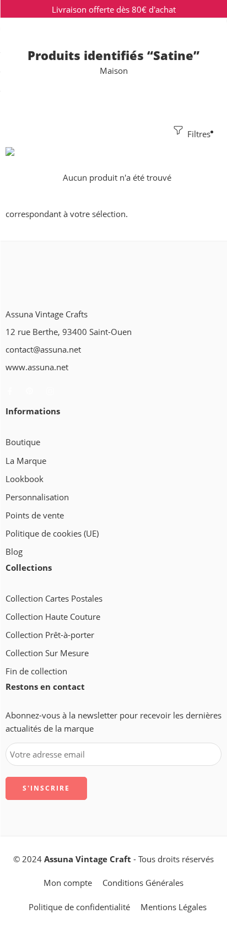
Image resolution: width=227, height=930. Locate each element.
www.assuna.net (37, 367)
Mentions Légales (173, 907)
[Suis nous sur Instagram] (50, 391)
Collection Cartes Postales (54, 598)
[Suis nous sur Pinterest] (29, 391)
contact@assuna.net (43, 349)
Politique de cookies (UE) (52, 533)
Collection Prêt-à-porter (50, 635)
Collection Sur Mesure (47, 653)
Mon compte (68, 883)
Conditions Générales (142, 883)
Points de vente (35, 515)
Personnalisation (37, 497)
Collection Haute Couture (53, 617)
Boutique (23, 442)
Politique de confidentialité (79, 907)
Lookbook (25, 479)
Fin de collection (36, 671)
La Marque (26, 461)
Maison (114, 71)
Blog (14, 552)
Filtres (197, 134)
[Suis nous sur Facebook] (10, 391)
